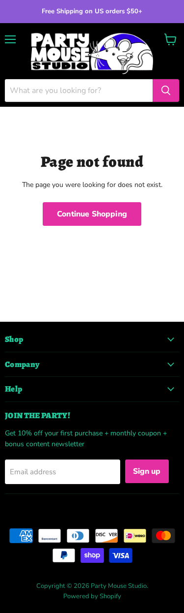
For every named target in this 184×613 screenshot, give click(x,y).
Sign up (147, 471)
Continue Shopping (92, 214)
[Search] (166, 90)
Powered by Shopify (92, 596)
